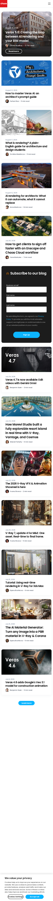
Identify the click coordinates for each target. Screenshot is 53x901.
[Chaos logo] (3, 3)
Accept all (34, 897)
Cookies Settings (15, 897)
